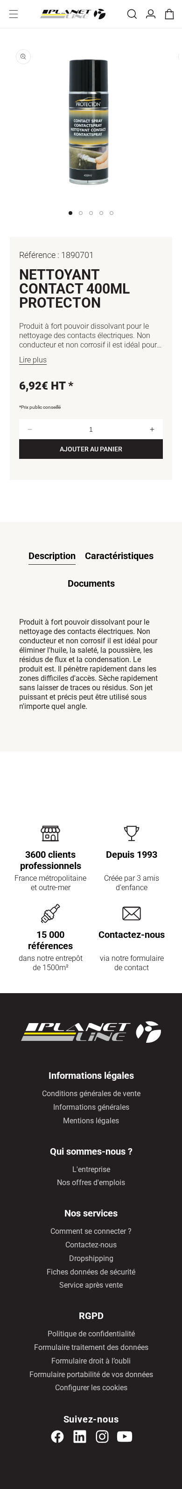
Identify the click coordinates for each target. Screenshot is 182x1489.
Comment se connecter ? (91, 1231)
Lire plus (33, 359)
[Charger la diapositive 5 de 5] (111, 222)
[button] (13, 14)
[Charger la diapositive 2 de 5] (81, 222)
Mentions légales (91, 1120)
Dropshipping (91, 1258)
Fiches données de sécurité (91, 1272)
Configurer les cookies (91, 1387)
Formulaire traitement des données (91, 1347)
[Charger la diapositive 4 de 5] (101, 222)
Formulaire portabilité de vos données (91, 1374)
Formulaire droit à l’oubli (91, 1360)
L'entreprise (91, 1169)
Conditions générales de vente (91, 1093)
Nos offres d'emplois (91, 1182)
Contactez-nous (91, 1244)
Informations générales (91, 1107)
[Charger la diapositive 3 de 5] (91, 222)
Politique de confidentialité (91, 1333)
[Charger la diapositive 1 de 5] (70, 222)
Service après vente (91, 1285)
